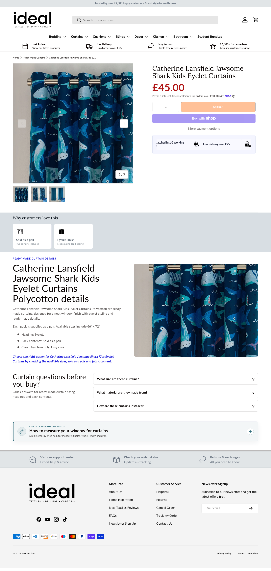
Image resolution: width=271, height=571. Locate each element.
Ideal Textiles (28, 553)
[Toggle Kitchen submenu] (167, 36)
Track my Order (167, 515)
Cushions (99, 36)
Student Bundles (209, 36)
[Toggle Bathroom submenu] (191, 36)
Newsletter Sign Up (122, 523)
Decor (139, 36)
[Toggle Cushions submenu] (109, 36)
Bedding (55, 36)
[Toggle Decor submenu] (146, 36)
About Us (115, 491)
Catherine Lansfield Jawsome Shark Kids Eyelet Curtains (73, 57)
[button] (256, 19)
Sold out (218, 106)
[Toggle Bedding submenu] (64, 36)
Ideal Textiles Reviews (124, 507)
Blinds (120, 36)
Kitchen (158, 36)
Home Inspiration (121, 499)
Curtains (77, 36)
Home (16, 57)
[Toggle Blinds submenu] (128, 36)
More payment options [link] (204, 128)
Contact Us (164, 523)
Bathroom (180, 36)
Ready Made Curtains (34, 57)
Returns (161, 499)
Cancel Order (165, 507)
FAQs (113, 515)
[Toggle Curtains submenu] (86, 36)
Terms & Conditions (248, 553)
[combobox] (145, 20)
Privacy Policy (224, 553)
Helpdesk (162, 491)
